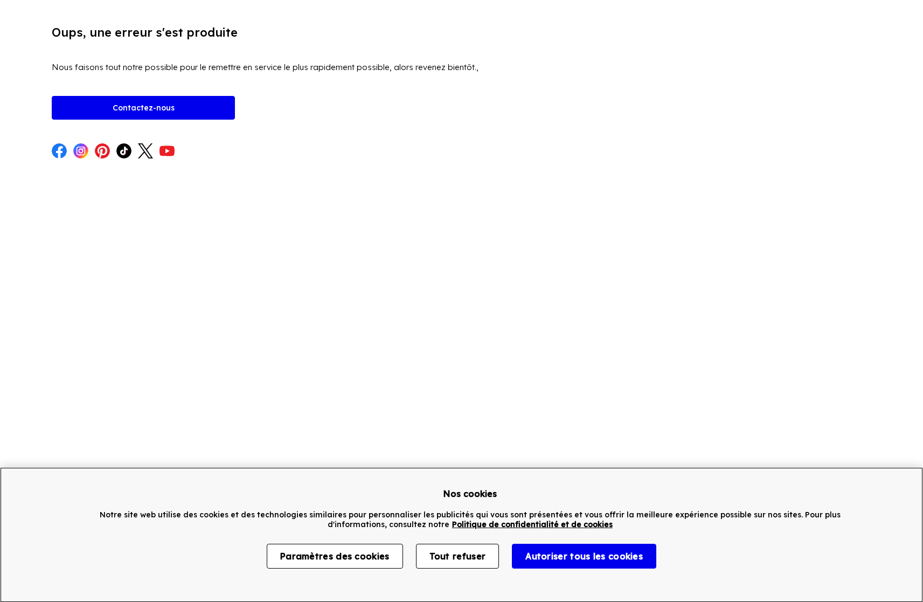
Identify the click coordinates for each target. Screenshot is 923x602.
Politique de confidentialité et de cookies (532, 524)
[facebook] (59, 152)
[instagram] (80, 152)
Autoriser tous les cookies (584, 556)
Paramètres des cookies (335, 556)
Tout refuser (457, 556)
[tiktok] (123, 152)
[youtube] (167, 152)
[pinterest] (102, 152)
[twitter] (145, 152)
